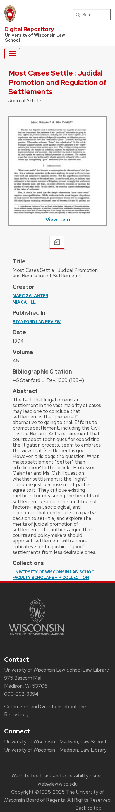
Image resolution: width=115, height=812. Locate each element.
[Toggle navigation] (12, 53)
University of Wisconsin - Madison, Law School (55, 741)
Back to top (88, 808)
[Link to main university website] (36, 636)
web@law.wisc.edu (58, 784)
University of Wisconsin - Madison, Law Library (55, 749)
